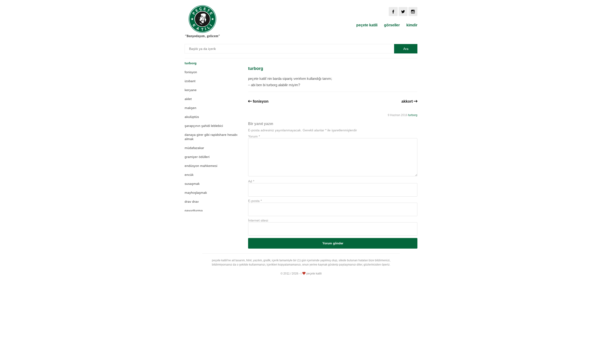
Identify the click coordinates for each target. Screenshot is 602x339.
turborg (191, 63)
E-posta (255, 201)
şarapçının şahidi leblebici (204, 126)
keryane (191, 90)
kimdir (411, 25)
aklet (188, 99)
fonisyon (191, 72)
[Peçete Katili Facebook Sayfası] (393, 11)
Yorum (254, 136)
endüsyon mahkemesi (201, 166)
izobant (190, 81)
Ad (251, 181)
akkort (407, 101)
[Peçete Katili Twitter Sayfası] (403, 11)
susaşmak (192, 184)
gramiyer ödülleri (197, 157)
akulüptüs (192, 117)
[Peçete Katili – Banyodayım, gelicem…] (202, 37)
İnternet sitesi (258, 220)
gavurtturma (194, 210)
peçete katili (366, 25)
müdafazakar (194, 148)
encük (189, 175)
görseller (392, 25)
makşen (190, 108)
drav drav (192, 201)
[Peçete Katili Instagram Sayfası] (412, 11)
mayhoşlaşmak (196, 192)
